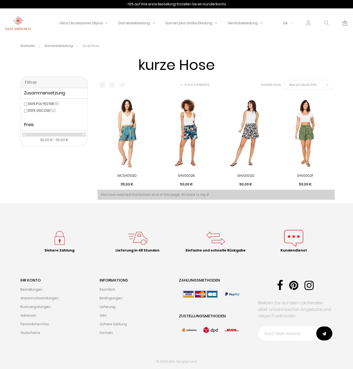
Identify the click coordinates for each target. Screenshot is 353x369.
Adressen (28, 315)
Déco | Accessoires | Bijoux (81, 23)
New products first (302, 85)
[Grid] (102, 84)
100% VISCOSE (42, 110)
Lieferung (108, 306)
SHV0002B (186, 175)
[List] (122, 84)
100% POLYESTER (43, 103)
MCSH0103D (127, 175)
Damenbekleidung (134, 23)
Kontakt (106, 332)
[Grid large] (112, 85)
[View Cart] (345, 23)
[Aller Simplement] (18, 22)
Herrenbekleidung (243, 23)
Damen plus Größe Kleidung (188, 23)
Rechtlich (107, 289)
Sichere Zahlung (113, 324)
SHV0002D (245, 175)
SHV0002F (305, 175)
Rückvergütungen (35, 306)
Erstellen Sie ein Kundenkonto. (202, 4)
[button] (308, 23)
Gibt (103, 315)
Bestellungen (31, 289)
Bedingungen (111, 298)
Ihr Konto (30, 280)
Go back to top (194, 194)
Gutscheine (30, 332)
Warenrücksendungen (39, 298)
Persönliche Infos (34, 324)
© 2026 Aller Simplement (176, 361)
